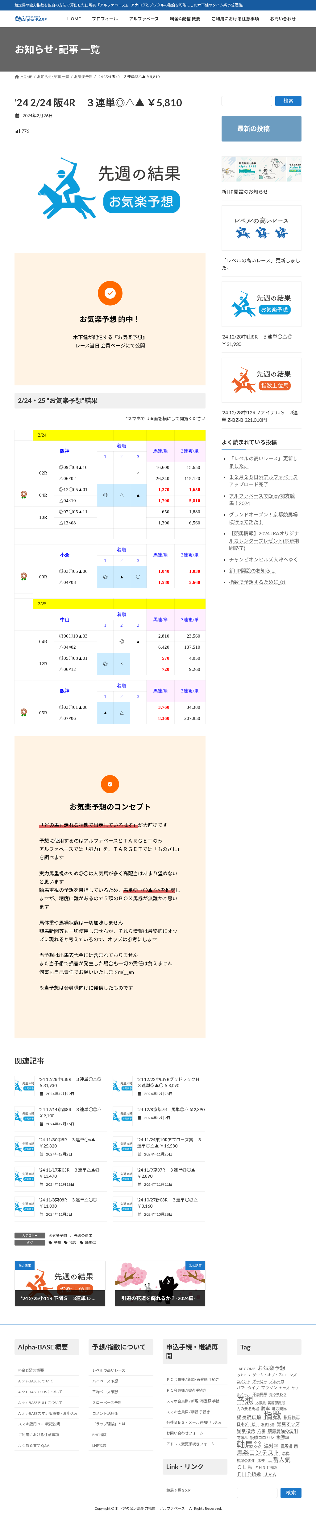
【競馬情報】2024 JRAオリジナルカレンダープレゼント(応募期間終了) (264, 540)
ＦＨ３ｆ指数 (266, 1467)
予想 (57, 1242)
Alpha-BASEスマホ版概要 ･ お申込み (48, 1413)
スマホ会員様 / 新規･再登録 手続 (192, 1401)
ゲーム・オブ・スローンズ (274, 1375)
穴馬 (261, 1431)
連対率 (271, 1445)
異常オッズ (288, 1424)
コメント (243, 1381)
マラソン (269, 1387)
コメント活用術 (105, 1413)
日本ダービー (248, 1424)
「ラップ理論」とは (109, 1424)
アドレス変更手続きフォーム (190, 1444)
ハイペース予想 (105, 1381)
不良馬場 (259, 1394)
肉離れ (242, 1437)
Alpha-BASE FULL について (40, 1402)
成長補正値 (249, 1417)
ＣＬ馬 (244, 1467)
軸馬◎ (90, 1242)
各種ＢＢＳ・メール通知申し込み (194, 1422)
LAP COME (246, 1368)
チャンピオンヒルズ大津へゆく (263, 559)
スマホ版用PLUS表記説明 (39, 1424)
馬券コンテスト (258, 1452)
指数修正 (292, 1417)
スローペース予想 (107, 1402)
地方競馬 (279, 1408)
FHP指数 (99, 1434)
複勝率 (282, 1437)
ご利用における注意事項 (38, 1434)
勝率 (265, 1408)
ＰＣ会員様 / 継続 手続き (186, 1390)
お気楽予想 (57, 1235)
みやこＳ (243, 1375)
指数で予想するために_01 (257, 582)
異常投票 (246, 1431)
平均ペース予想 (105, 1392)
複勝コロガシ (262, 1437)
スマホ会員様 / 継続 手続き (188, 1411)
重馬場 (286, 1445)
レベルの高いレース (108, 1370)
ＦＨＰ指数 (249, 1474)
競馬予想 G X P (178, 1490)
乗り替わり (277, 1394)
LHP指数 (99, 1445)
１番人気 (278, 1460)
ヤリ (295, 1388)
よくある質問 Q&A (33, 1445)
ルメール (243, 1394)
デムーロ (276, 1381)
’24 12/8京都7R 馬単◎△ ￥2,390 (171, 1109)
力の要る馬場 (248, 1408)
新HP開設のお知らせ (245, 192)
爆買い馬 (268, 1424)
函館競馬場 (276, 1402)
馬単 (285, 1453)
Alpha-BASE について (35, 1381)
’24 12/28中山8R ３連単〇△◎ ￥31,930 (257, 340)
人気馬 (261, 1402)
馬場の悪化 (246, 1460)
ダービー (259, 1381)
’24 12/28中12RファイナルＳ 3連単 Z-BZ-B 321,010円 (260, 416)
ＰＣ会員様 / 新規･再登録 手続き (192, 1379)
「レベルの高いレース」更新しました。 (261, 264)
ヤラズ (284, 1388)
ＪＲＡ (270, 1474)
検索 (288, 100)
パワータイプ (248, 1388)
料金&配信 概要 (31, 1370)
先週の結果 (83, 1235)
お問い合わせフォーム (184, 1433)
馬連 (261, 1460)
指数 (73, 1242)
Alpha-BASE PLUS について (40, 1392)
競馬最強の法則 (283, 1431)
